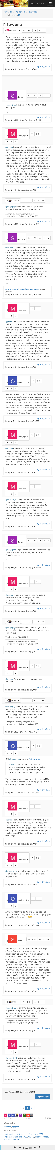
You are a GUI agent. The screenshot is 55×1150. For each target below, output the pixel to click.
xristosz (7, 1136)
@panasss (9, 321)
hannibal (7, 1126)
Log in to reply (43, 1096)
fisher (31, 1134)
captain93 (23, 1136)
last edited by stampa (29, 289)
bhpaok (14, 1136)
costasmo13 (14, 1134)
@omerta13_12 (11, 500)
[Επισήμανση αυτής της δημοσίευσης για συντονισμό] (24, 31)
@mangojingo (10, 105)
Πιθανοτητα (34, 759)
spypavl (15, 1126)
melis (6, 1134)
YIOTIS (31, 1136)
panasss (24, 1134)
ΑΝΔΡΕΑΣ (39, 1134)
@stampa (9, 147)
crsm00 (38, 1136)
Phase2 (46, 1136)
